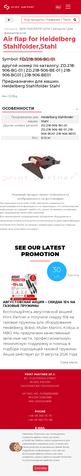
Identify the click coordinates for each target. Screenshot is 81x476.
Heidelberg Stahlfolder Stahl (31, 86)
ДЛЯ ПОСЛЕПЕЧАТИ (34, 29)
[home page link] (20, 7)
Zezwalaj (41, 468)
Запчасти (58, 29)
